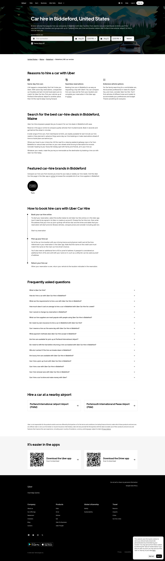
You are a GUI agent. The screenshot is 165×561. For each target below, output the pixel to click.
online (69, 96)
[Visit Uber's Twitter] (42, 535)
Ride (31, 3)
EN (122, 3)
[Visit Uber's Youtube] (33, 535)
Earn (36, 3)
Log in (133, 3)
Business (44, 3)
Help (126, 3)
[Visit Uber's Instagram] (38, 535)
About (60, 3)
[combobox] (53, 39)
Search (129, 39)
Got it (159, 556)
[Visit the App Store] (47, 544)
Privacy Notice (106, 429)
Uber (23, 3)
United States (33, 59)
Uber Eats (52, 3)
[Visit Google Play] (34, 545)
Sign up (140, 3)
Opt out (151, 556)
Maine (42, 59)
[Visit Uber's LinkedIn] (28, 535)
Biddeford (49, 59)
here (153, 550)
